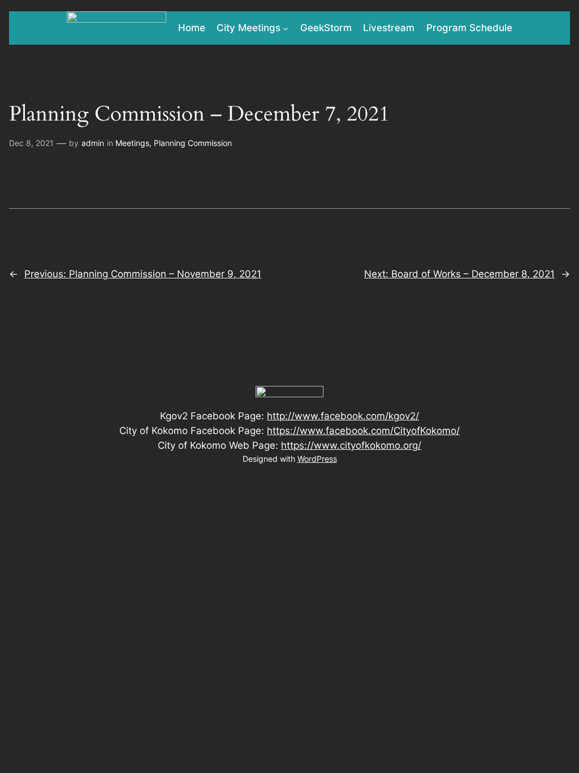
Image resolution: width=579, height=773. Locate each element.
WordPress (317, 458)
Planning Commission (193, 143)
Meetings (132, 143)
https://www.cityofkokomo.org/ (351, 445)
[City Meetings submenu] (285, 28)
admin (92, 143)
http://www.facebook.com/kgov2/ (343, 416)
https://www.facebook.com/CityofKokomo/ (363, 430)
